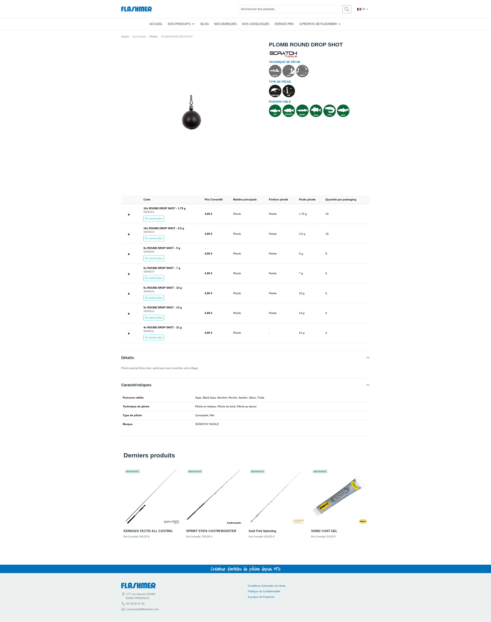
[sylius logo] (136, 9)
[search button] (346, 9)
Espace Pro (284, 24)
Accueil (156, 24)
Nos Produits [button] (179, 24)
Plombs (153, 36)
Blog (205, 24)
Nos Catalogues (255, 24)
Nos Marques (225, 24)
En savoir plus (153, 218)
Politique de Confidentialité (264, 591)
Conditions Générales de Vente (267, 585)
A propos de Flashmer (261, 596)
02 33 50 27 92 (135, 603)
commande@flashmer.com (142, 609)
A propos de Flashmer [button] (318, 24)
